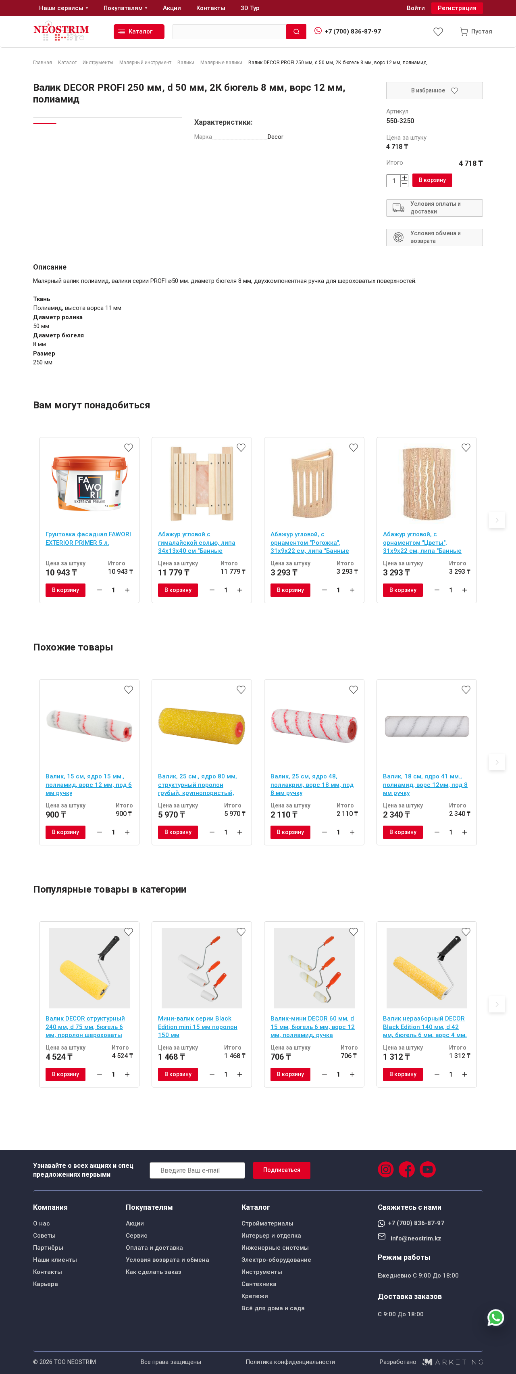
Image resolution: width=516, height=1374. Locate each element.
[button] (497, 520)
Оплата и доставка (154, 1247)
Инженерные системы (275, 1247)
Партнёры (48, 1247)
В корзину (432, 180)
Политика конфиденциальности (290, 1362)
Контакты (47, 1272)
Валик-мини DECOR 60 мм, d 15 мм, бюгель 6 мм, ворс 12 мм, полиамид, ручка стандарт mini (312, 1028)
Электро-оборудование (276, 1259)
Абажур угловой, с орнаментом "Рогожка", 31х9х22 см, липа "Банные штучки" (309, 543)
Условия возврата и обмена (167, 1259)
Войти (416, 8)
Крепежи (254, 1296)
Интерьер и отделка (271, 1235)
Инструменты (261, 1272)
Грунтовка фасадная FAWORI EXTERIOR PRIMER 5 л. (88, 538)
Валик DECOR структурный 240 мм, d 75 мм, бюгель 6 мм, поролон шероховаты (85, 1027)
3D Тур (250, 8)
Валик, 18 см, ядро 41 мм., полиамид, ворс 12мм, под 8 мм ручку (425, 785)
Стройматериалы (267, 1223)
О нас (41, 1223)
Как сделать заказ (153, 1272)
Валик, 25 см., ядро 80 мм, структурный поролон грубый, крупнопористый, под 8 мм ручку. (197, 786)
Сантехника (259, 1284)
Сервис (137, 1235)
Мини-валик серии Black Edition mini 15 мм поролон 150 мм (197, 1027)
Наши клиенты (55, 1259)
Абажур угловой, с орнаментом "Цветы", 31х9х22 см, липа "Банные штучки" (422, 543)
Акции (135, 1223)
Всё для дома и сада (273, 1308)
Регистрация (457, 8)
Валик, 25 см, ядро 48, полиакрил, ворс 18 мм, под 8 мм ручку (312, 785)
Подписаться (281, 1170)
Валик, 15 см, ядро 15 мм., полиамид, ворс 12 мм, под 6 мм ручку (89, 785)
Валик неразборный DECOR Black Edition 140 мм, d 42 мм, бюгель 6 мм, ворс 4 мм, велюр (425, 1028)
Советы (44, 1235)
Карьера (45, 1284)
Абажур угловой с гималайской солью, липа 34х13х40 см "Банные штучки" (196, 543)
